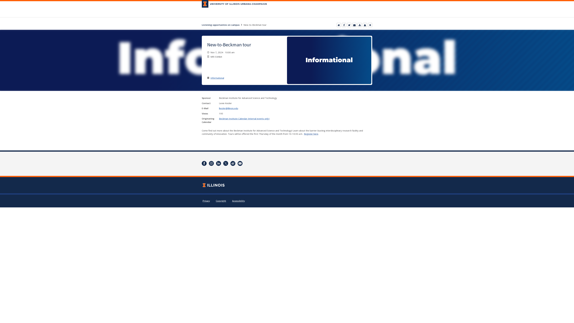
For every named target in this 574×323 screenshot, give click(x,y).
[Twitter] (349, 25)
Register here (311, 133)
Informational (217, 77)
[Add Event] (370, 25)
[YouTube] (240, 163)
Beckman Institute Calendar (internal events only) (244, 118)
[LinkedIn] (218, 163)
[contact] (365, 25)
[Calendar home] (339, 25)
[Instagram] (211, 163)
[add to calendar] (360, 25)
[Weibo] (233, 163)
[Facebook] (344, 25)
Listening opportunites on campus (221, 24)
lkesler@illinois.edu (228, 108)
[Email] (354, 25)
